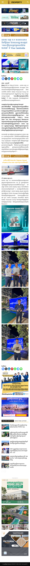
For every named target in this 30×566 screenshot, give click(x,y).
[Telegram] (18, 78)
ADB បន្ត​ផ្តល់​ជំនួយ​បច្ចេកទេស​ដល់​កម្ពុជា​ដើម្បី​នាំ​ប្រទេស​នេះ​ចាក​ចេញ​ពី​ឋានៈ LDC (18, 450)
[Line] (21, 78)
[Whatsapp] (15, 78)
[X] (6, 78)
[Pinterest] (12, 78)
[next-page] (5, 471)
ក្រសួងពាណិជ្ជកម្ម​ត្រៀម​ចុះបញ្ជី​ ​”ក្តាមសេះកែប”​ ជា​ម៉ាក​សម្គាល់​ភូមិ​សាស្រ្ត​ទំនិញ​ (19, 458)
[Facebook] (3, 78)
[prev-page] (2, 471)
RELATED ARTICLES (7, 421)
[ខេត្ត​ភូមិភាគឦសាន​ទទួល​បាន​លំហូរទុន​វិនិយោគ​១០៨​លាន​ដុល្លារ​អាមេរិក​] (5, 465)
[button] (2, 2)
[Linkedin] (9, 78)
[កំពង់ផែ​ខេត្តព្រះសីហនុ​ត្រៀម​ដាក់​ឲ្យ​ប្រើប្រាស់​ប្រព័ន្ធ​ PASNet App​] (5, 427)
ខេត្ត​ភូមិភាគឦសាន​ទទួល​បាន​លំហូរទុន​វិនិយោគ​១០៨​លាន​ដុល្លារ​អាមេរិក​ (18, 465)
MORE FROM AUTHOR (20, 421)
